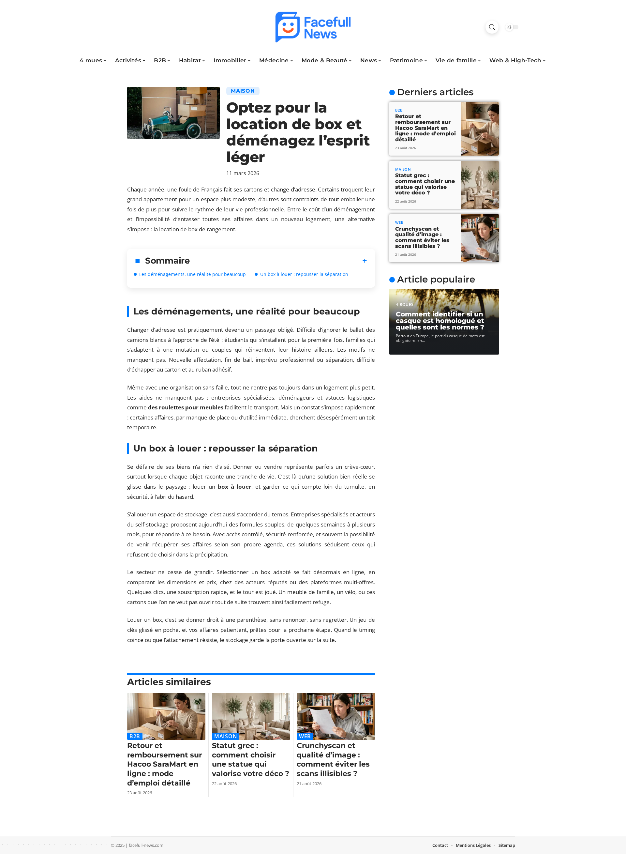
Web (305, 736)
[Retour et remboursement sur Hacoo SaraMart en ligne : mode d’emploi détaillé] (166, 716)
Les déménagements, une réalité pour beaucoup (192, 274)
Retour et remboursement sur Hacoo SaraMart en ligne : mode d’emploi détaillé (164, 764)
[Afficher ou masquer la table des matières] (278, 261)
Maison (243, 91)
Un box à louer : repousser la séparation (304, 274)
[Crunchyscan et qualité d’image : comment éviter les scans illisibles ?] (336, 716)
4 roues (405, 304)
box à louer (234, 486)
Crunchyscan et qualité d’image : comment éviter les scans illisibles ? (333, 759)
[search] (492, 27)
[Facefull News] (313, 27)
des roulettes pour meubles (185, 407)
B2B (134, 736)
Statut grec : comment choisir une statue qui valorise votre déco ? (250, 759)
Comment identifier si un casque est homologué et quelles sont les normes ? (440, 320)
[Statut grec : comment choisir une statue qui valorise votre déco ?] (251, 716)
